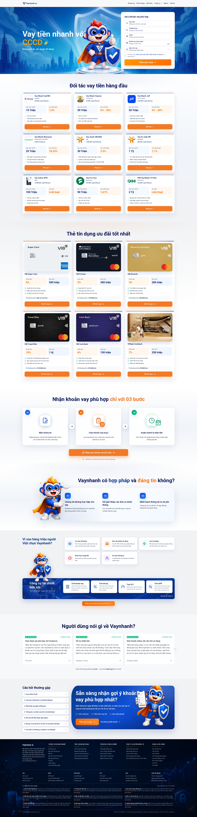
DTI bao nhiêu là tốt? (106, 778)
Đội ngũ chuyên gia (54, 751)
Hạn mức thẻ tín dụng (157, 778)
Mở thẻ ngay (45, 304)
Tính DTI (154, 763)
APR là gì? (51, 776)
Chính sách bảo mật (142, 54)
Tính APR (155, 765)
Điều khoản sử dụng (156, 54)
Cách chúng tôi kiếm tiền (107, 751)
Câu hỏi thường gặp (54, 765)
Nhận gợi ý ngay (85, 722)
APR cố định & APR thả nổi (56, 780)
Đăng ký (46, 127)
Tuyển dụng (51, 763)
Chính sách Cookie (131, 753)
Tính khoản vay (156, 749)
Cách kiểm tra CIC (27, 778)
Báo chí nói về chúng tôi (55, 756)
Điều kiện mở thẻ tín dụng (159, 780)
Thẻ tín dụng (140, 3)
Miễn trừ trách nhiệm (106, 758)
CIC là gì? (25, 776)
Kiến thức (149, 3)
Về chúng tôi (52, 749)
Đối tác (50, 753)
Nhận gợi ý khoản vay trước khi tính (97, 603)
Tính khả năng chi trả (158, 758)
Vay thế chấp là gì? (131, 778)
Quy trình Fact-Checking (81, 753)
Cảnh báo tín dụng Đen (107, 756)
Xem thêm (26, 792)
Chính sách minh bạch (81, 756)
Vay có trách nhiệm (105, 753)
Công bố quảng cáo (106, 749)
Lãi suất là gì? (78, 776)
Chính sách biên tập (80, 749)
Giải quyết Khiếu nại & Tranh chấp (136, 758)
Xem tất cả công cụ (166, 596)
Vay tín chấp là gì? (131, 776)
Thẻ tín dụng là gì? (156, 776)
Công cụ (157, 3)
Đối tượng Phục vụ (53, 758)
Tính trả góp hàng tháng (159, 756)
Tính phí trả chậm (157, 760)
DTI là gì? (102, 776)
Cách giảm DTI (104, 780)
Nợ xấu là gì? (26, 780)
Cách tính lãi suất (79, 778)
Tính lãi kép (155, 753)
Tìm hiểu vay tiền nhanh (109, 722)
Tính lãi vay (155, 751)
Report (166, 3)
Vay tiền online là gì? (132, 780)
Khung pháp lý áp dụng (133, 756)
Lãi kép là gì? (78, 780)
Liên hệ (172, 3)
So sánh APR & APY (54, 778)
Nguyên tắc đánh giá (80, 751)
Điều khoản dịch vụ (131, 751)
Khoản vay (131, 3)
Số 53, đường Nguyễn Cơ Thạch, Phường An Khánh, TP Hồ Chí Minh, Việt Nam (152, 812)
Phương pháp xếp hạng (81, 758)
